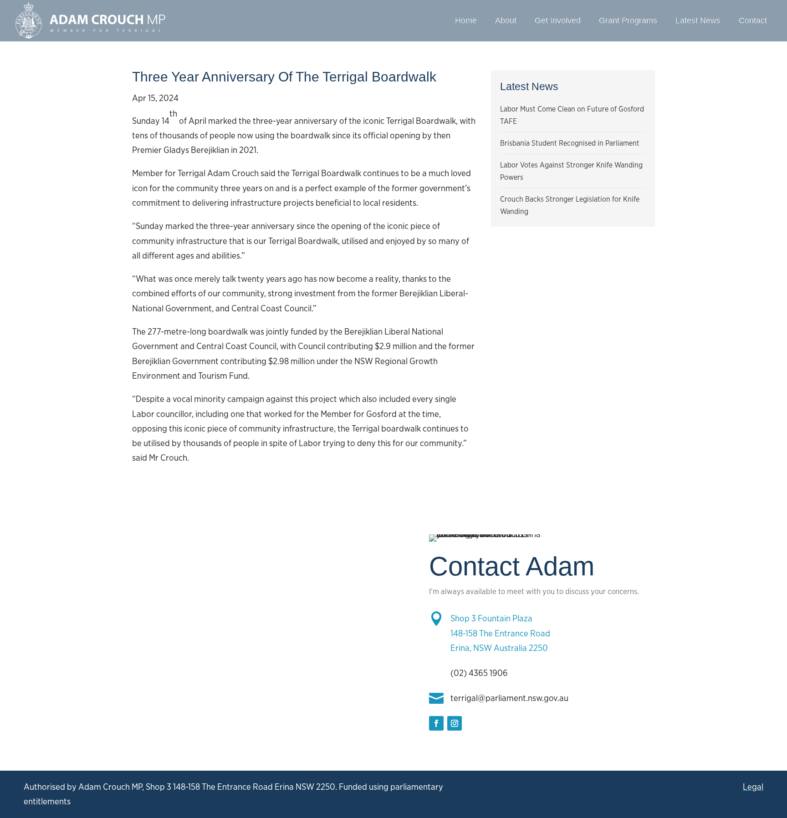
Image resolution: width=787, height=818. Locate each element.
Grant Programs (628, 20)
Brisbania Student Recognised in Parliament (569, 143)
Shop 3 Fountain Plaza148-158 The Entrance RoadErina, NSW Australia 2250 (500, 633)
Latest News (698, 20)
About (505, 20)
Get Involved (558, 20)
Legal (753, 787)
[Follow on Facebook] (436, 723)
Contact (753, 20)
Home (466, 20)
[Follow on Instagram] (454, 723)
